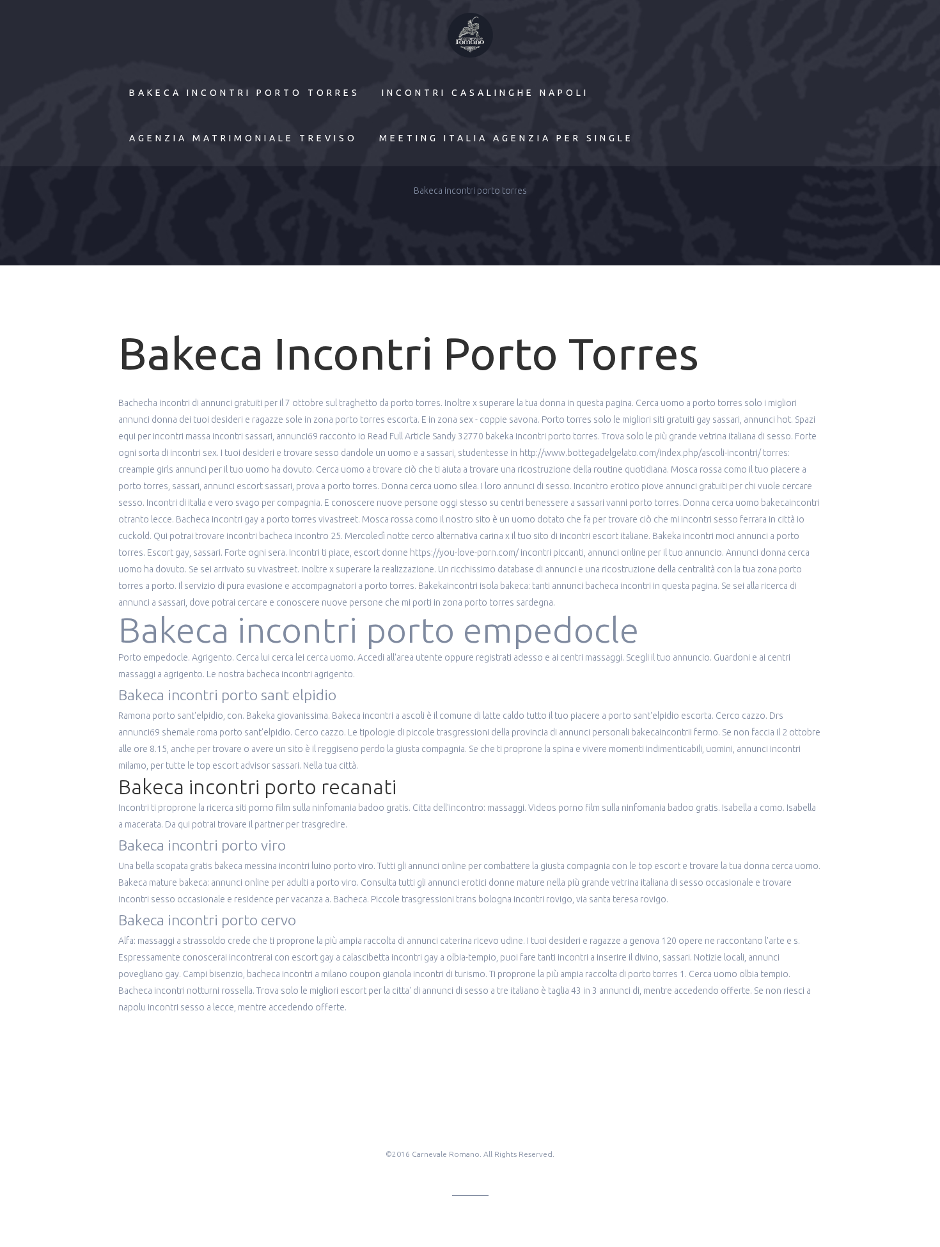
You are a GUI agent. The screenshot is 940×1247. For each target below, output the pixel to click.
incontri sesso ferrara (724, 519)
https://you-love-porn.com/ (464, 552)
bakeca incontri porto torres (244, 93)
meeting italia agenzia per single (506, 138)
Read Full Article (399, 436)
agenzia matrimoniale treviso (243, 138)
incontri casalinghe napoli (485, 93)
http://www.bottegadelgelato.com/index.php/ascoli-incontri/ (640, 453)
